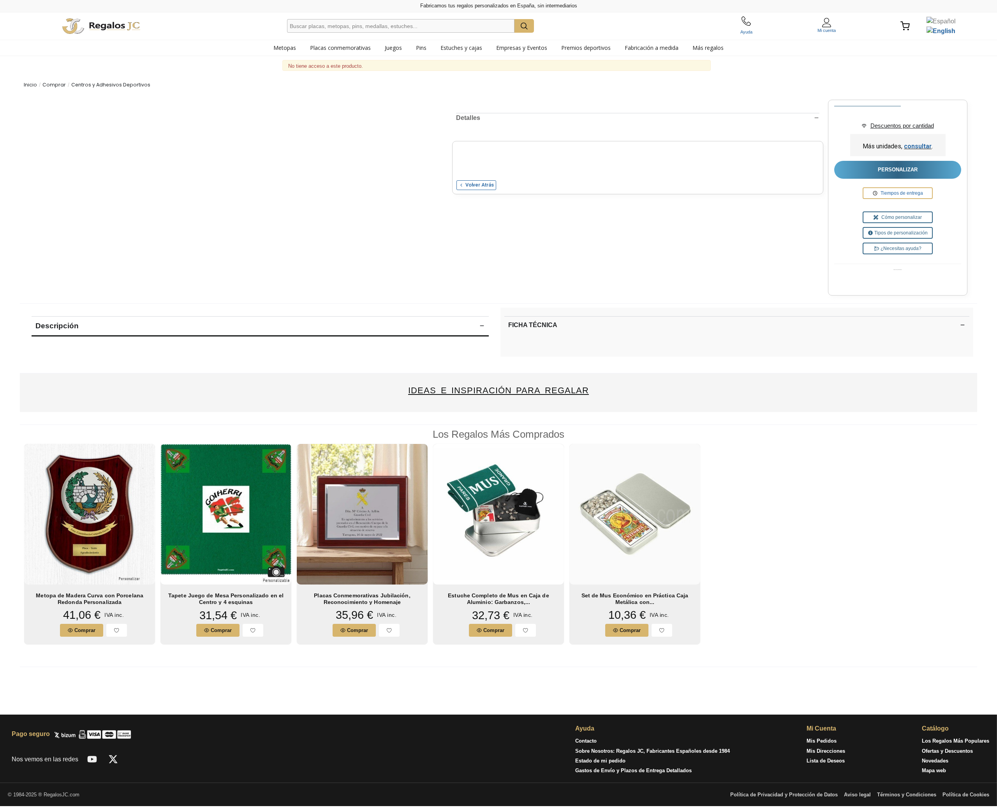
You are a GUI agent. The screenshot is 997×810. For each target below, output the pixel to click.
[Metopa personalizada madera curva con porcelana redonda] (89, 514)
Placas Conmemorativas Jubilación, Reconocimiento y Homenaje (362, 598)
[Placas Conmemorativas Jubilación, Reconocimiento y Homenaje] (362, 514)
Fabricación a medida (651, 47)
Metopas (284, 47)
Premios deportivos (586, 47)
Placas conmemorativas (340, 47)
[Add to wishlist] (116, 630)
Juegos (393, 47)
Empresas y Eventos (521, 47)
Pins (421, 47)
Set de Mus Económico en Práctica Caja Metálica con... (635, 598)
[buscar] (524, 26)
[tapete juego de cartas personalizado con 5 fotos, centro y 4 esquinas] (225, 514)
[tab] (284, 48)
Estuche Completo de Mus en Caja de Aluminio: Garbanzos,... (498, 598)
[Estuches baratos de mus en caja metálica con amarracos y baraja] (634, 514)
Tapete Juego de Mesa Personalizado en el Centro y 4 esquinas (226, 598)
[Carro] (906, 26)
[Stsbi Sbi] (92, 759)
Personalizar (898, 170)
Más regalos (708, 47)
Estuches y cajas (461, 47)
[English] (941, 31)
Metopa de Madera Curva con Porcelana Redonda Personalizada (89, 598)
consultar (918, 146)
